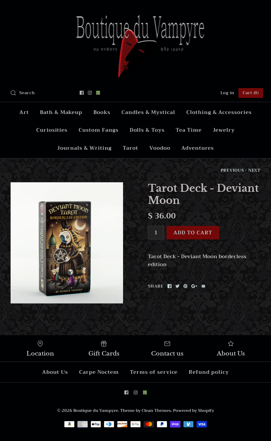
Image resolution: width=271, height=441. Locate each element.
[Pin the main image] (185, 286)
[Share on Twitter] (177, 286)
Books (101, 112)
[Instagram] (90, 93)
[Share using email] (203, 286)
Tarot (130, 148)
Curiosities (51, 130)
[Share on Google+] (194, 286)
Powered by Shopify (193, 410)
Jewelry (224, 130)
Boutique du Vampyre (95, 410)
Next (254, 170)
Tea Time (189, 130)
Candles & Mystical (148, 112)
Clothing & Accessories (219, 112)
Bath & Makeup (61, 112)
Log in (227, 92)
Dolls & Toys (147, 130)
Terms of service (154, 372)
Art (24, 112)
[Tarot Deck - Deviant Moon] (67, 242)
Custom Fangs (98, 130)
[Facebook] (82, 93)
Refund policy (209, 372)
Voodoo (159, 148)
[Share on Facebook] (169, 286)
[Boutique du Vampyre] (135, 9)
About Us (55, 372)
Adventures (197, 148)
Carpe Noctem (99, 372)
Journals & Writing (84, 148)
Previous (232, 170)
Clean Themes (156, 410)
